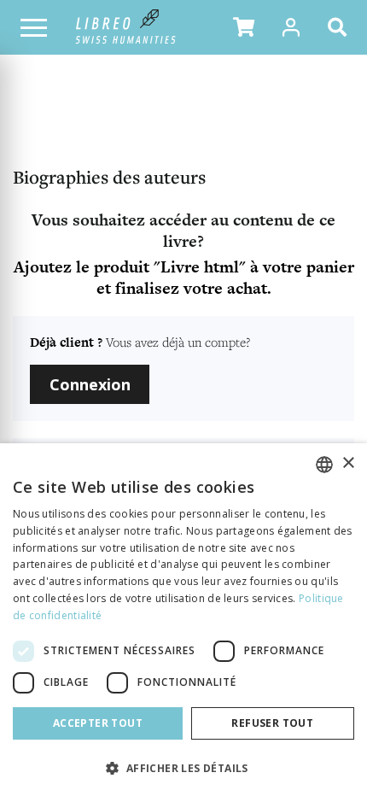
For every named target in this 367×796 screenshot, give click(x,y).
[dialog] (183, 619)
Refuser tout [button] (272, 723)
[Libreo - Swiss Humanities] (126, 27)
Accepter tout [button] (98, 723)
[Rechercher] (340, 27)
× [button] (347, 463)
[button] (243, 27)
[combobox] (324, 464)
